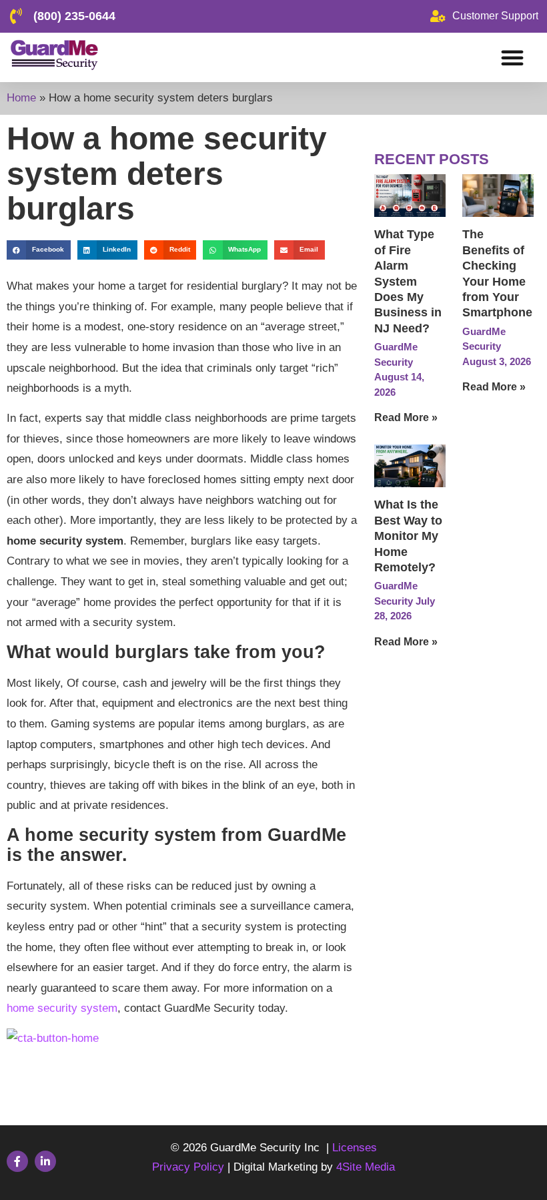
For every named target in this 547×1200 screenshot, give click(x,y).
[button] (512, 57)
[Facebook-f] (17, 1161)
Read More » (406, 417)
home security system (62, 1008)
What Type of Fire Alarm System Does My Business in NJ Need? (408, 281)
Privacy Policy (189, 1167)
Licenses (354, 1147)
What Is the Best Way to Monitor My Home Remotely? (408, 536)
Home (21, 97)
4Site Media (365, 1167)
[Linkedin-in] (45, 1161)
